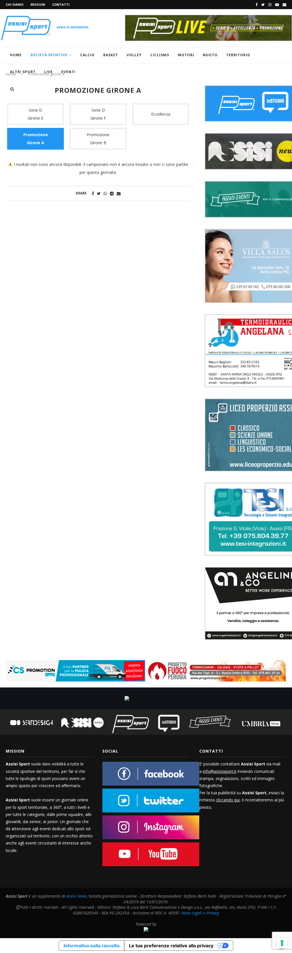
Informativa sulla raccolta (91, 945)
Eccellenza (160, 114)
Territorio (238, 55)
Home (16, 55)
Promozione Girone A (35, 138)
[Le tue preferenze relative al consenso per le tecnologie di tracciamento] (282, 943)
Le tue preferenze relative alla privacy (171, 945)
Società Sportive (49, 55)
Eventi (68, 71)
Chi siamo (14, 4)
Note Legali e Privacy (200, 913)
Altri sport (23, 71)
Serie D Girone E (35, 114)
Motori (186, 55)
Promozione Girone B (98, 138)
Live (48, 71)
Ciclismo (159, 55)
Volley (134, 55)
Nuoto (210, 55)
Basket (110, 55)
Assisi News (76, 896)
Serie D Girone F (98, 114)
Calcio (87, 55)
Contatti (61, 4)
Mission (38, 4)
